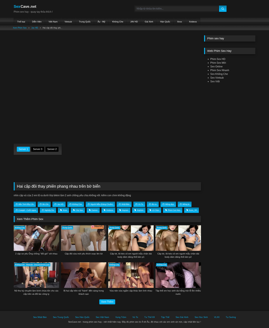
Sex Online (216, 66)
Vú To (135, 317)
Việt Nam (53, 21)
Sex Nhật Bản (40, 317)
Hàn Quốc (165, 21)
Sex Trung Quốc (61, 317)
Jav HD (34, 28)
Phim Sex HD (217, 59)
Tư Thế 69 (149, 317)
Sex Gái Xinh (182, 317)
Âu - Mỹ (101, 21)
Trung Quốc (85, 21)
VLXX (216, 317)
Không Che (117, 21)
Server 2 (52, 149)
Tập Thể (165, 317)
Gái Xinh (149, 21)
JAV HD (134, 21)
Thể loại (21, 21)
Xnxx (179, 21)
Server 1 (23, 149)
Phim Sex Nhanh (219, 70)
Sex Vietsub (217, 77)
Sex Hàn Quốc (82, 317)
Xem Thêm (107, 301)
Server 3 (37, 149)
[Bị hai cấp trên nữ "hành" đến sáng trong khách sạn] (83, 275)
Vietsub (68, 21)
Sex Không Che (219, 74)
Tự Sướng (231, 317)
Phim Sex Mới (218, 62)
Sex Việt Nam (102, 317)
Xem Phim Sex (20, 28)
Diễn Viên (37, 21)
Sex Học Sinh (201, 317)
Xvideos (193, 21)
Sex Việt (215, 81)
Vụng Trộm (120, 317)
